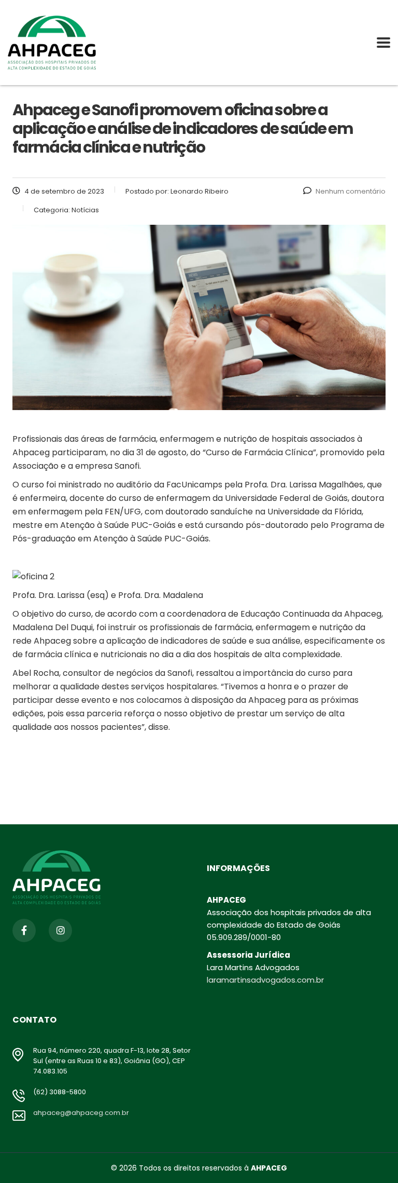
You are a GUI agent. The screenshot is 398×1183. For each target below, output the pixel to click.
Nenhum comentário (351, 191)
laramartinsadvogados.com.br (265, 979)
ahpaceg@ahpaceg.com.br (81, 1113)
